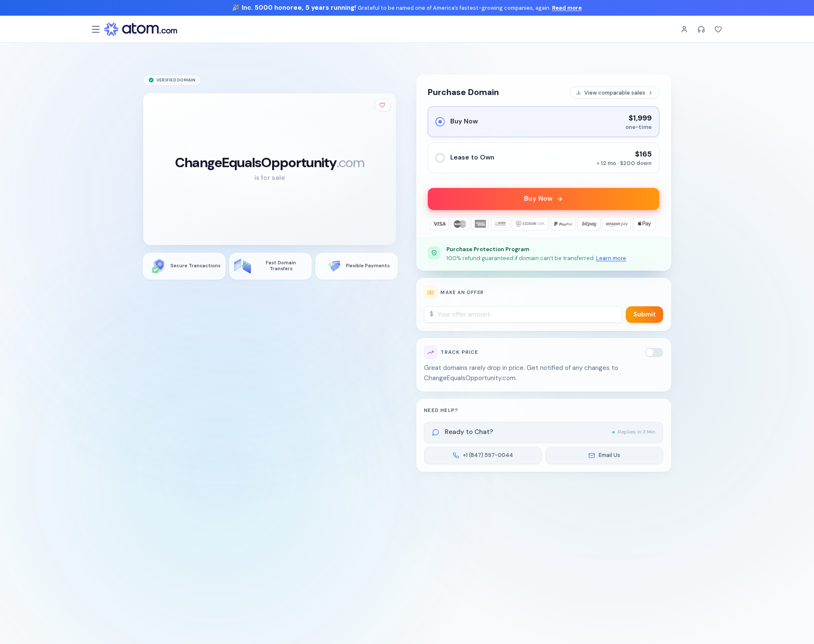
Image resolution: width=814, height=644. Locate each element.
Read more (567, 7)
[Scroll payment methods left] (434, 223)
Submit (644, 314)
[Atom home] (140, 29)
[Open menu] (95, 29)
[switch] (654, 352)
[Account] (684, 29)
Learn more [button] (611, 258)
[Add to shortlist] (383, 105)
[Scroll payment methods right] (653, 223)
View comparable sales (614, 92)
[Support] (701, 29)
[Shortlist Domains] (718, 29)
